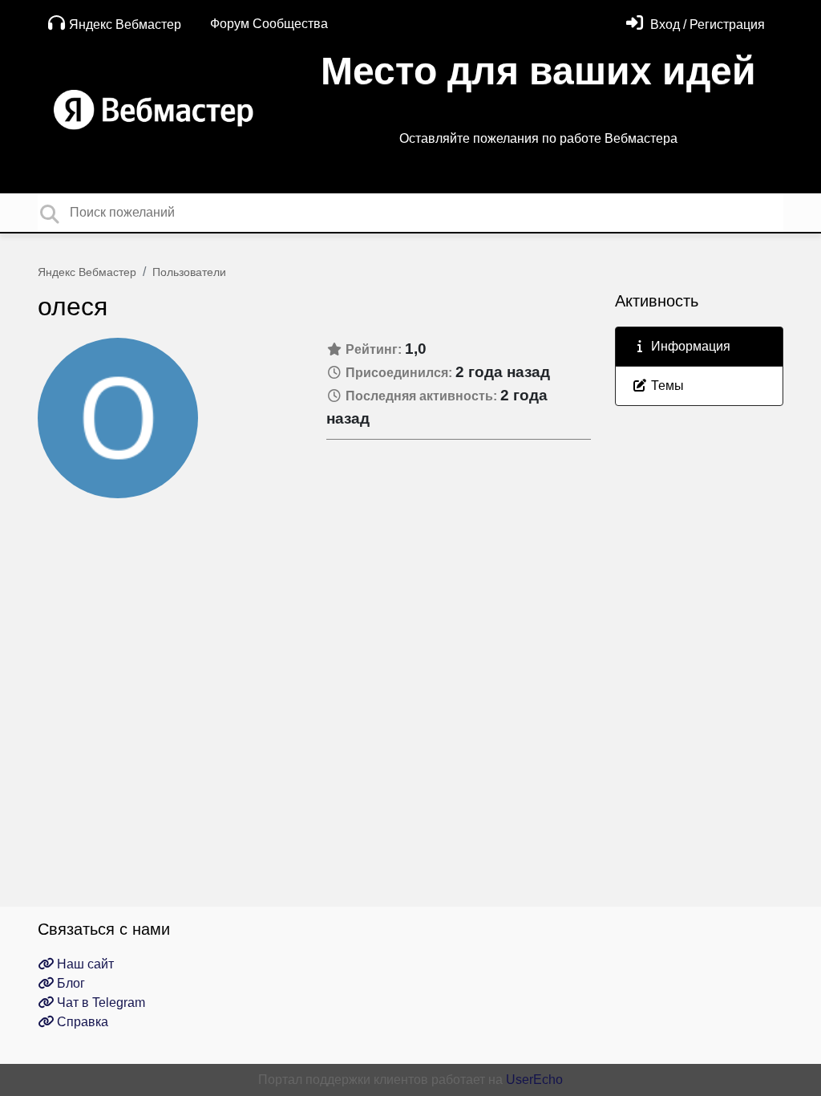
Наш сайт (84, 964)
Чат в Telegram (99, 1002)
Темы (666, 385)
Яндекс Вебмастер (125, 24)
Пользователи (189, 272)
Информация (689, 346)
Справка (81, 1022)
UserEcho (534, 1079)
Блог (69, 983)
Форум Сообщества (269, 23)
